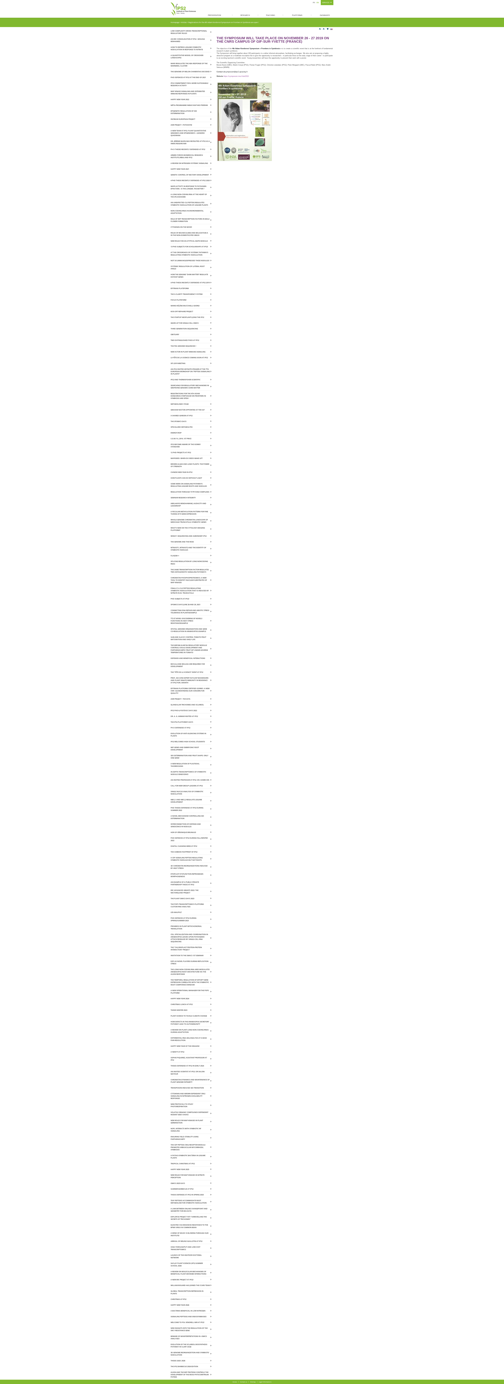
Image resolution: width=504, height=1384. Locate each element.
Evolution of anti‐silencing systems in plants (188, 734)
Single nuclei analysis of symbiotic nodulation (187, 792)
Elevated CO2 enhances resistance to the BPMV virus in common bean (189, 1226)
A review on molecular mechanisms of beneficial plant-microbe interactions (188, 1272)
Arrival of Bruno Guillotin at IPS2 (186, 1241)
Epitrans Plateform (180, 288)
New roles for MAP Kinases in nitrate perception (187, 1176)
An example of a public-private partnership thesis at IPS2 (185, 883)
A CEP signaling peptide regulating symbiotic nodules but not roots (187, 858)
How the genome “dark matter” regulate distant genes (189, 275)
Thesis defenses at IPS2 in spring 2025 (187, 1194)
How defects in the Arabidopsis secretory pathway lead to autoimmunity (190, 1022)
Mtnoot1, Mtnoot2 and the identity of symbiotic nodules (188, 548)
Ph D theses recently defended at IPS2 (188, 149)
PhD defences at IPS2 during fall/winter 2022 (189, 839)
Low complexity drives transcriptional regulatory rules (189, 32)
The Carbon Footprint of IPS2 (184, 852)
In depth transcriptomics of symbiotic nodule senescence (188, 773)
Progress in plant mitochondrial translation (186, 927)
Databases (325, 15)
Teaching (270, 15)
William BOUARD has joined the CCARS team (190, 1285)
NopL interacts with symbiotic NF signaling (186, 1129)
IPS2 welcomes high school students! (188, 741)
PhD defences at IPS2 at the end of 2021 (188, 77)
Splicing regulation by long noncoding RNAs (189, 562)
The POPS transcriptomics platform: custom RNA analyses (187, 905)
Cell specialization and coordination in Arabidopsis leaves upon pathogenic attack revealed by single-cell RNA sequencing (189, 938)
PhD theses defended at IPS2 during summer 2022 (187, 809)
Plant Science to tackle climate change (189, 1016)
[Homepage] (184, 9)
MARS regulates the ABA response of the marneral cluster (189, 64)
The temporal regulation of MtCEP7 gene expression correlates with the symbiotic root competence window (190, 982)
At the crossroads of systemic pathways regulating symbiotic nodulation (189, 253)
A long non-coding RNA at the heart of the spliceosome (189, 195)
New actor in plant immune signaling (188, 352)
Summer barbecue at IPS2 (182, 1189)
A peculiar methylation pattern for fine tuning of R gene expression (189, 512)
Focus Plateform (178, 300)
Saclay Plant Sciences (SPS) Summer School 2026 (187, 1264)
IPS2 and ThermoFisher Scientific (185, 379)
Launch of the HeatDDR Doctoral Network (186, 1256)
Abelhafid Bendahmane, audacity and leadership (188, 504)
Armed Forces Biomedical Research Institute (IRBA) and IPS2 (187, 156)
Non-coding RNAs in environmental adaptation (187, 212)
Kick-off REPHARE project (182, 311)
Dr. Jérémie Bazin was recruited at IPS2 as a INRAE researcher (190, 142)
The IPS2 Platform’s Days (182, 722)
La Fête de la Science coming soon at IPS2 (189, 357)
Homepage (175, 22)
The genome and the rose (182, 542)
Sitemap (253, 1382)
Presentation (214, 15)
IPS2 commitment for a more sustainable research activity (189, 84)
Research (245, 15)
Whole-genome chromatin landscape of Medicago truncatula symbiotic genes (189, 520)
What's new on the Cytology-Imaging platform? (188, 529)
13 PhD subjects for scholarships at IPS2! (189, 246)
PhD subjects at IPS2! (180, 599)
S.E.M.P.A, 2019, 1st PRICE (181, 438)
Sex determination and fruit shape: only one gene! (189, 756)
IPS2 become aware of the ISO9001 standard (186, 445)
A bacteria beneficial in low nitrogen (188, 1311)
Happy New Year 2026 (180, 1305)
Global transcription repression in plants (187, 1292)
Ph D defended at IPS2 (180, 727)
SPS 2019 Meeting (178, 363)
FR (314, 2)
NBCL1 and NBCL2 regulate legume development (186, 800)
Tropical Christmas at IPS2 (183, 1163)
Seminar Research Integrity (183, 497)
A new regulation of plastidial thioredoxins (185, 764)
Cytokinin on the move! (181, 227)
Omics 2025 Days (178, 1183)
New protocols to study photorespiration (182, 1105)
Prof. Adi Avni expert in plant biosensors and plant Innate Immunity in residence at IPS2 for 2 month (189, 680)
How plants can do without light (186, 478)
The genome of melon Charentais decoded (190, 71)
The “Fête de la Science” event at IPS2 (187, 672)
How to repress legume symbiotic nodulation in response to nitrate (187, 48)
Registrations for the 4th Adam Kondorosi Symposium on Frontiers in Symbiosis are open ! (188, 395)
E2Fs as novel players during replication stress (189, 962)
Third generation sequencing (184, 328)
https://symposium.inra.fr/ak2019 (236, 76)
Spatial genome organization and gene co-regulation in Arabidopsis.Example (189, 630)
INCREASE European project (183, 119)
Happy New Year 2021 (180, 169)
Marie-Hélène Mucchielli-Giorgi (185, 305)
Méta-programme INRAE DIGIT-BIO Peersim (189, 105)
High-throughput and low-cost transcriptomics (185, 1248)
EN (318, 2)
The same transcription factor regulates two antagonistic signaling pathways (190, 570)
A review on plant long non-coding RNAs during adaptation (190, 1031)
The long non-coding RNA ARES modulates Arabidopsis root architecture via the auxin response (190, 971)
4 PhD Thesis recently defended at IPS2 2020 (190, 180)
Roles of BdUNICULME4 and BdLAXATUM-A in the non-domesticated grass (189, 234)
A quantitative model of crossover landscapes (187, 56)
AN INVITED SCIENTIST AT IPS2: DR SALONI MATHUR (188, 1072)
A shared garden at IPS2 (182, 415)
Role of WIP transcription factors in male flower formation (190, 220)
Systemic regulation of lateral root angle (188, 267)
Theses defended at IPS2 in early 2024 (187, 1066)
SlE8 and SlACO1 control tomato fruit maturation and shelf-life (188, 638)
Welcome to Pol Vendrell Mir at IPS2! (187, 1322)
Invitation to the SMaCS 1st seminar (187, 955)
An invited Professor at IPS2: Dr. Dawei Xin (190, 780)
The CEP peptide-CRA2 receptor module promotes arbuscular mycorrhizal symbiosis (188, 1147)
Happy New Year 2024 (180, 998)
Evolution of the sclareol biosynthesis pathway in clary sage (189, 1345)
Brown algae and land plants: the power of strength (190, 465)
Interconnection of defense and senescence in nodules (186, 825)
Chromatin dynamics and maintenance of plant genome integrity (190, 1080)
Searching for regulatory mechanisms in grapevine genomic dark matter (190, 386)
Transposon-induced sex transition (187, 1088)
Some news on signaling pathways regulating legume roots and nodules (189, 485)
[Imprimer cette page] (328, 29)
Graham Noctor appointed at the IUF (188, 410)
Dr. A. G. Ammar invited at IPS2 (184, 716)
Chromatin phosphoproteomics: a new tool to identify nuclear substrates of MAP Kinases (189, 580)
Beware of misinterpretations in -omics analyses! (189, 1337)
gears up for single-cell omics (185, 323)
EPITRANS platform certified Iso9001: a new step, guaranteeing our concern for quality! (190, 690)
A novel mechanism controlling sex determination (187, 817)
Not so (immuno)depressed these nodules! (190, 260)
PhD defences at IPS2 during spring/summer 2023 (183, 919)
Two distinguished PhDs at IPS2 (185, 340)
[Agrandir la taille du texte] (320, 29)
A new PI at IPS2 (177, 1052)
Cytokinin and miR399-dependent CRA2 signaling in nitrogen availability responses (188, 1095)
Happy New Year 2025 (180, 1169)
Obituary (175, 334)
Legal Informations (265, 1382)
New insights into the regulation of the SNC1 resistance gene (189, 1329)
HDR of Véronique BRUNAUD (183, 832)
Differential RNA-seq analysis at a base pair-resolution (189, 1039)
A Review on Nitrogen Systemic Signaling (189, 163)
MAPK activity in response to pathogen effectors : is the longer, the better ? (188, 187)
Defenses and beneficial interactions (188, 658)
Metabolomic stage (180, 404)
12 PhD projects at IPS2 (181, 452)
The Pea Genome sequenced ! (183, 346)
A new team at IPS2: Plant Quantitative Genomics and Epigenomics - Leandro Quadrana (188, 133)
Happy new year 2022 (180, 99)
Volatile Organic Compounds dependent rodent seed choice (189, 1113)
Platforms (297, 15)
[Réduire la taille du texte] (324, 29)
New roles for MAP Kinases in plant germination (187, 1121)
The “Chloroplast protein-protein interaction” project (186, 948)
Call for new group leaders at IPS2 (187, 785)
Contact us (243, 1382)
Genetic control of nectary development (190, 175)
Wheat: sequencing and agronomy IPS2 (189, 536)
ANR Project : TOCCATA (180, 699)
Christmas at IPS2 (178, 1299)
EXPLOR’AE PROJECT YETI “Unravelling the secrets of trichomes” (189, 1218)
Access (235, 1382)
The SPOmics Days (178, 421)
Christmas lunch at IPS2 (182, 1004)
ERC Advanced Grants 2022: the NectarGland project (184, 891)
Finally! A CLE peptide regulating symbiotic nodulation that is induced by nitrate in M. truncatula (190, 590)
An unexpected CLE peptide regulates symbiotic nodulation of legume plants (189, 203)
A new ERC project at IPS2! (182, 1279)
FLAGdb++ (175, 555)
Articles (184, 22)
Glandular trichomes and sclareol (187, 704)
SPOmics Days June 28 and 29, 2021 (185, 604)
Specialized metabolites (182, 427)
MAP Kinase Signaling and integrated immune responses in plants (188, 92)
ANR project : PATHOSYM (181, 125)
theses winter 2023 (179, 1010)
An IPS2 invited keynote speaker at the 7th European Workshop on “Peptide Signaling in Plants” (190, 371)
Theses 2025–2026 (178, 1360)
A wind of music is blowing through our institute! (189, 1234)
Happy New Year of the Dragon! (185, 1046)
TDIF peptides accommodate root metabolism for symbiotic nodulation (189, 1201)
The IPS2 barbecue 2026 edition (184, 1366)
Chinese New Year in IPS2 (181, 472)
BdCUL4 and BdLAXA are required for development (188, 665)
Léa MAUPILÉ (176, 912)
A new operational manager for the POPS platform (190, 991)
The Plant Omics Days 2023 (182, 898)
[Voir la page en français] (331, 29)
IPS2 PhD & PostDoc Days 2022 (184, 710)
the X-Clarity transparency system (187, 294)
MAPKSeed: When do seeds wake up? (187, 458)
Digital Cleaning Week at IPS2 (184, 846)
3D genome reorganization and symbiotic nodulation (190, 1353)
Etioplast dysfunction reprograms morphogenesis (187, 875)
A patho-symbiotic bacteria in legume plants (188, 1156)
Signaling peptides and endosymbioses (188, 1316)
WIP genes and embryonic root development (185, 748)
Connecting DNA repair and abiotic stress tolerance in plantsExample (190, 611)
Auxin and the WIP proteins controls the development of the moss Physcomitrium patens (190, 1374)
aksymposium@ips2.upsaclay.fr (235, 72)
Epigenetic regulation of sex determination (184, 112)
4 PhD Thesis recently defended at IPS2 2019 (190, 282)
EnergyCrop (176, 433)
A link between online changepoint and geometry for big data (189, 1209)
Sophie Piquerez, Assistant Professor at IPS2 (189, 1058)
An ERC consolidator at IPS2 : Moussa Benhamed (188, 40)
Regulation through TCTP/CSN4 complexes (190, 492)
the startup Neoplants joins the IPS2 (187, 317)
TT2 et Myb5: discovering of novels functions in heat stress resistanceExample (186, 620)
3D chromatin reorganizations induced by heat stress (189, 867)
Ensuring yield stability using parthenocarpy (184, 1137)
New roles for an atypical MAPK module (189, 241)
